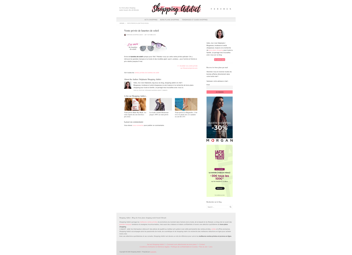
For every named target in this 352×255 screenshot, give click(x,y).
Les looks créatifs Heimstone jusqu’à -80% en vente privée (159, 113)
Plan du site (203, 247)
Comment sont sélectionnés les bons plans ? (182, 244)
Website (165, 90)
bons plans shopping (216, 50)
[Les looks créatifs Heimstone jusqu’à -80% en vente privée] (161, 104)
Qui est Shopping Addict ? (156, 244)
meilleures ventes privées (148, 222)
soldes (213, 229)
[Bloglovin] (217, 9)
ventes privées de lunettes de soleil (147, 72)
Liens (210, 247)
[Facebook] (211, 9)
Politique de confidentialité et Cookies (184, 247)
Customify (153, 252)
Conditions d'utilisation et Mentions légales (154, 247)
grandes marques (125, 224)
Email (208, 84)
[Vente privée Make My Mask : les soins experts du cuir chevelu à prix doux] (135, 104)
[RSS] (230, 9)
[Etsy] (227, 9)
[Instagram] (221, 9)
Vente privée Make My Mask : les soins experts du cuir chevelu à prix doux (135, 114)
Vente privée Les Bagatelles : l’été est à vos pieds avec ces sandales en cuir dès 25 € (186, 114)
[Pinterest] (224, 9)
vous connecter (138, 125)
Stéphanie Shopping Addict (134, 34)
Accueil (122, 23)
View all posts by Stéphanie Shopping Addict (147, 90)
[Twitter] (214, 9)
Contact (202, 244)
